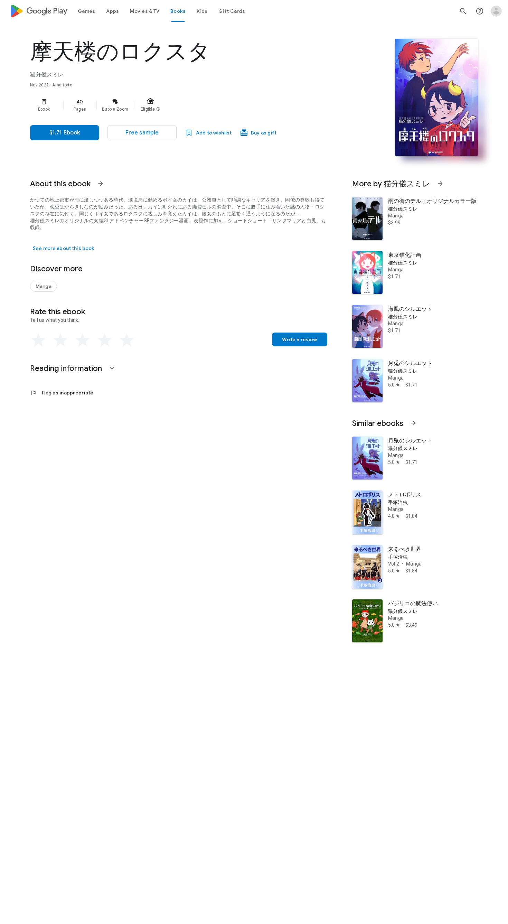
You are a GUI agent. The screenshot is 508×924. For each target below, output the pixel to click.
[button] (142, 132)
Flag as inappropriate (61, 392)
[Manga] (43, 286)
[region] (168, 105)
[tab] (86, 11)
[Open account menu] (496, 11)
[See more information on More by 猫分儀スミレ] (440, 183)
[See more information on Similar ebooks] (413, 423)
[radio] (38, 340)
